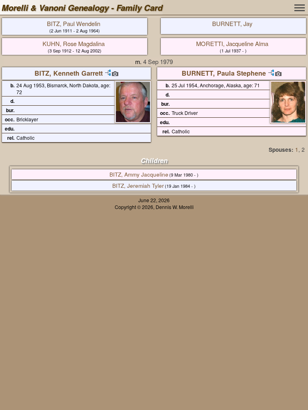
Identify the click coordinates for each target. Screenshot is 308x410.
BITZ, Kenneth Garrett (68, 73)
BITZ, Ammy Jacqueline (138, 174)
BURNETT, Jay (232, 23)
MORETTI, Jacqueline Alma (232, 43)
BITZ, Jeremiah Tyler (138, 185)
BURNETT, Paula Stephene (224, 73)
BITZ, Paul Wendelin (73, 23)
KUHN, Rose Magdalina (74, 43)
